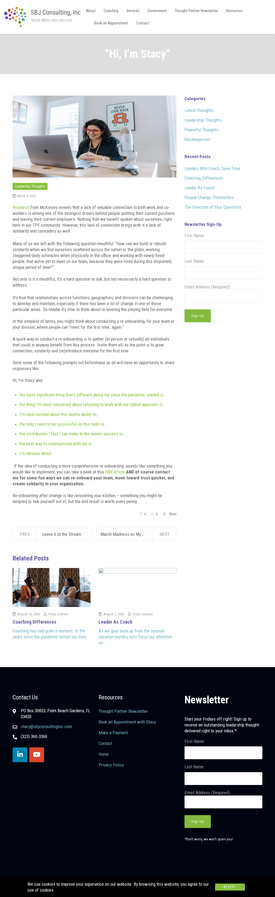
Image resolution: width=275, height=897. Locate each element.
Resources (234, 10)
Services (133, 10)
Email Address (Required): (207, 287)
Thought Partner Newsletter (196, 10)
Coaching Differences (34, 622)
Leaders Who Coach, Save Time (212, 168)
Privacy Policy (111, 765)
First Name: (194, 235)
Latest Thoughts (199, 110)
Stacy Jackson (58, 614)
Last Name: (194, 261)
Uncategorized (197, 139)
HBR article (115, 472)
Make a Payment (113, 732)
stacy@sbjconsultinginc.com (46, 726)
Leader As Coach (115, 622)
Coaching (111, 10)
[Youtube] (36, 754)
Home (104, 754)
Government (157, 10)
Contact (142, 23)
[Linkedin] (20, 754)
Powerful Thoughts (201, 129)
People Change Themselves (209, 197)
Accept (230, 887)
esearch (22, 207)
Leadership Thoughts (30, 186)
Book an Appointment (111, 23)
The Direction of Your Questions (212, 207)
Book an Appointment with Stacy (127, 722)
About (91, 10)
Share (172, 514)
